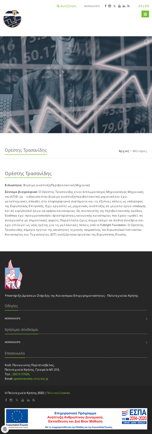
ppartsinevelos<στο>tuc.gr (31, 378)
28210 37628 (20, 374)
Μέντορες (140, 151)
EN (147, 6)
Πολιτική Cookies (58, 393)
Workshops (92, 6)
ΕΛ (140, 6)
